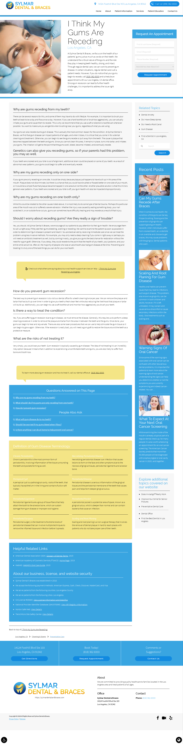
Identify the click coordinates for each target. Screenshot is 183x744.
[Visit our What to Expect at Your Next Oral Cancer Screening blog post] (154, 415)
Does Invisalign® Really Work (153, 494)
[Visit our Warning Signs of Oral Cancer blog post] (154, 344)
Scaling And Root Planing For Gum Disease (153, 277)
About (108, 11)
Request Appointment (91, 658)
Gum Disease (147, 129)
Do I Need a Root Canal (151, 124)
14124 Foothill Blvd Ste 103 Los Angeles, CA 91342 (121, 4)
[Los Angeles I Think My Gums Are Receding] (30, 93)
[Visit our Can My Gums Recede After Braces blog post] (154, 195)
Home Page (64, 560)
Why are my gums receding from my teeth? (35, 397)
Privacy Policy (13, 719)
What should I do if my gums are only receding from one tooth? (44, 402)
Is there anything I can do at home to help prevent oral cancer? (44, 429)
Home (98, 11)
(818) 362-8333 (92, 76)
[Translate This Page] (179, 740)
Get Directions (29, 658)
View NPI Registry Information (74, 604)
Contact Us (172, 11)
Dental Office (147, 513)
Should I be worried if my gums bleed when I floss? (38, 424)
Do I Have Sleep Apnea (151, 119)
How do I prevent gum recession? (31, 408)
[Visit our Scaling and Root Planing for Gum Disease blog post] (154, 269)
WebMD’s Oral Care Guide (34, 565)
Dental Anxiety (147, 114)
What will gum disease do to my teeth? (33, 419)
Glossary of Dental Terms (57, 555)
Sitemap (22, 719)
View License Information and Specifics (51, 599)
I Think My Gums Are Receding (34, 629)
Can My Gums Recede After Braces (150, 202)
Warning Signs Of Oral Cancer (153, 350)
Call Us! (166, 4)
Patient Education (156, 11)
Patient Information (123, 11)
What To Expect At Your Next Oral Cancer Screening (154, 423)
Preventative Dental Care (152, 506)
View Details (36, 609)
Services (140, 11)
